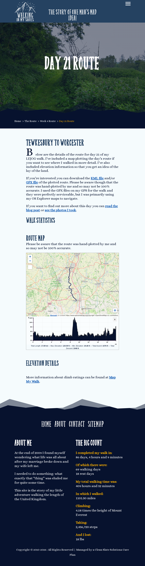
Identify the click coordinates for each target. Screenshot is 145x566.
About (60, 423)
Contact (77, 423)
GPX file (32, 182)
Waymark (53, 315)
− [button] (30, 261)
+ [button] (30, 256)
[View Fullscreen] (30, 267)
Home (46, 423)
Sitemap (96, 423)
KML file (97, 178)
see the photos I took (60, 210)
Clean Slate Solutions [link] (108, 549)
